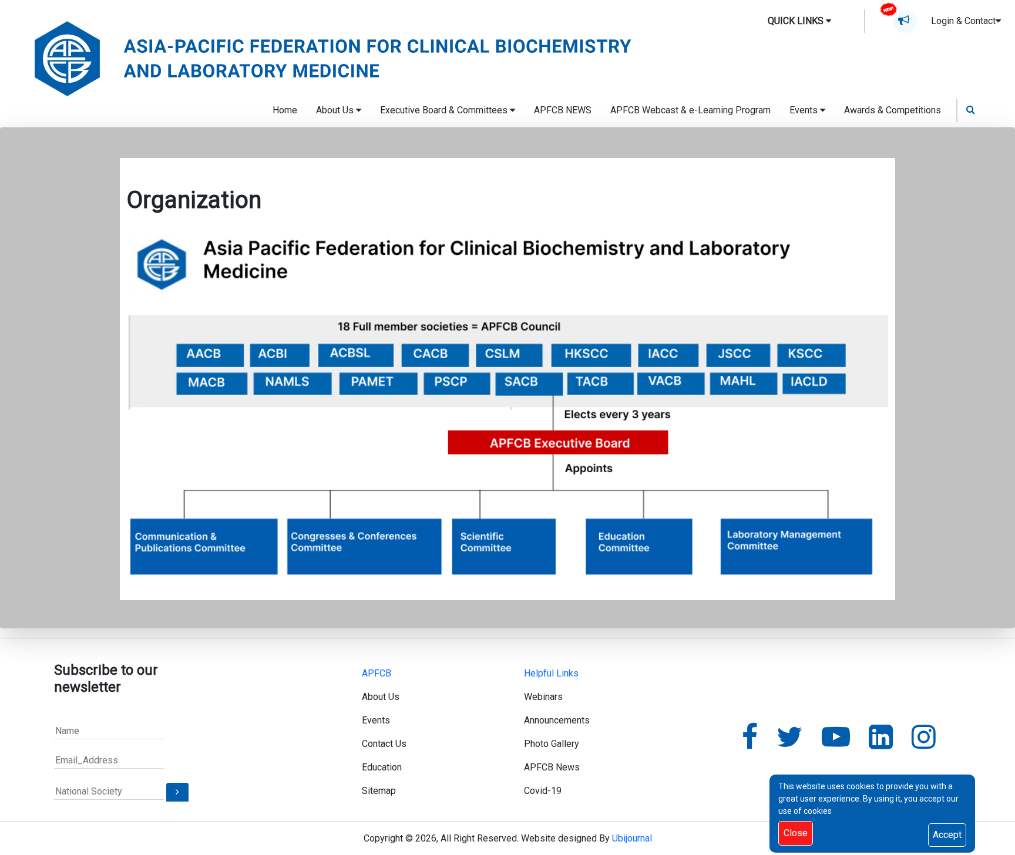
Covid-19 (543, 790)
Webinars (543, 696)
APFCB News (552, 767)
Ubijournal (632, 838)
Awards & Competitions (892, 110)
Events (376, 720)
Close (796, 833)
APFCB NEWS (562, 110)
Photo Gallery (551, 743)
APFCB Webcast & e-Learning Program (690, 110)
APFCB (376, 673)
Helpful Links (551, 673)
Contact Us (384, 743)
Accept (947, 834)
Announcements (557, 720)
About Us (380, 696)
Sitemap (379, 790)
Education (382, 767)
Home (285, 110)
